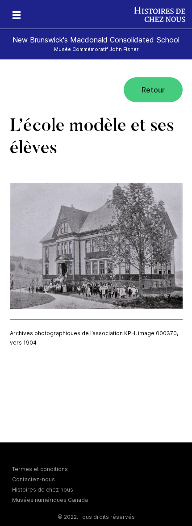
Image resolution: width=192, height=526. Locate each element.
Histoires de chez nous (42, 489)
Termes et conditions (40, 469)
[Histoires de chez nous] (163, 14)
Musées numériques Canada (50, 500)
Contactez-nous (33, 479)
